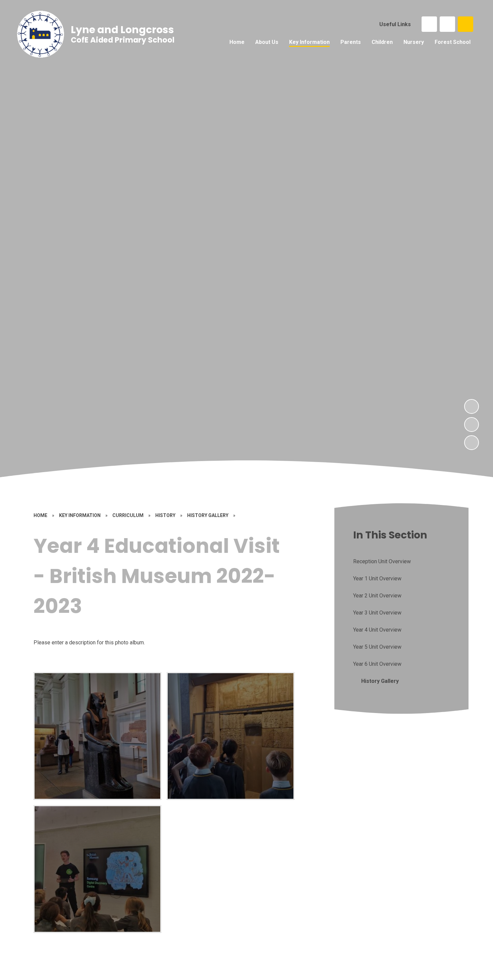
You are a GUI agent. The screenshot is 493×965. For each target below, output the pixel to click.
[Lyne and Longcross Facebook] (429, 24)
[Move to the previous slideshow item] (471, 424)
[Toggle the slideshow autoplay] (471, 442)
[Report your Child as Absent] (447, 24)
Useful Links (395, 24)
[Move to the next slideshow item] (471, 406)
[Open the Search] (465, 24)
